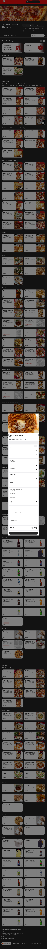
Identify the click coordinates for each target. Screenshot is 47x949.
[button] (23, 423)
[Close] (37, 415)
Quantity (12, 527)
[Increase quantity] (36, 528)
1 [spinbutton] (34, 527)
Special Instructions (14, 508)
